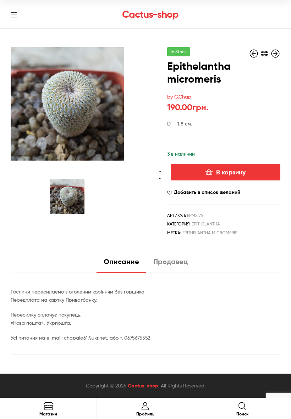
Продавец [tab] (170, 261)
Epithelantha (206, 224)
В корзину (231, 172)
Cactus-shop (150, 14)
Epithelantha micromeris (209, 232)
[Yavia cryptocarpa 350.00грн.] (275, 53)
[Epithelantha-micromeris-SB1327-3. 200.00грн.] (254, 53)
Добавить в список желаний (207, 192)
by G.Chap (179, 97)
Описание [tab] (121, 261)
